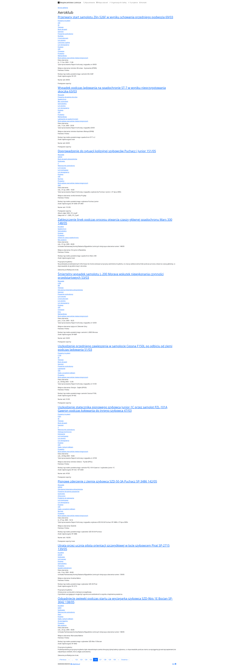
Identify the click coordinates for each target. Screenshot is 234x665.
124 (86, 660)
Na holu (60, 179)
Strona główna (63, 8)
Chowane (61, 51)
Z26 (59, 23)
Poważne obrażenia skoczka (67, 97)
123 (81, 660)
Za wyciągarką (63, 621)
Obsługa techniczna (64, 432)
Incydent (61, 227)
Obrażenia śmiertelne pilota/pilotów (70, 290)
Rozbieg (60, 36)
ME (59, 286)
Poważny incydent (64, 21)
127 (100, 660)
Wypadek (61, 95)
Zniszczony (61, 496)
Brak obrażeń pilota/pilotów (67, 159)
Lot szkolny (62, 40)
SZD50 (60, 157)
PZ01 (59, 416)
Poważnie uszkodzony (65, 34)
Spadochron (62, 99)
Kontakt (144, 3)
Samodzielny (62, 104)
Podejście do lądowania (66, 498)
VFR (59, 49)
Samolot (61, 32)
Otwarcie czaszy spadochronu (68, 238)
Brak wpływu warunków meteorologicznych (73, 58)
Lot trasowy (62, 168)
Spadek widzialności (65, 568)
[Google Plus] (173, 664)
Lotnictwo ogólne (64, 43)
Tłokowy (61, 27)
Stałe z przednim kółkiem (66, 373)
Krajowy (60, 47)
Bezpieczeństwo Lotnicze (70, 2)
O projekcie (133, 3)
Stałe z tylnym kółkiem (65, 447)
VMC (59, 185)
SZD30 (60, 555)
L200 (59, 283)
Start (59, 614)
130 (114, 660)
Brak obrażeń (62, 29)
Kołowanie (61, 434)
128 (105, 660)
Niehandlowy (62, 56)
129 (109, 660)
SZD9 (59, 608)
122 (76, 660)
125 (90, 660)
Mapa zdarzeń (103, 3)
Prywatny (61, 54)
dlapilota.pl (76, 664)
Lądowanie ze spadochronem (68, 119)
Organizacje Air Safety (119, 3)
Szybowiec (61, 161)
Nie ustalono (62, 240)
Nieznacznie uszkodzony (66, 166)
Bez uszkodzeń (63, 101)
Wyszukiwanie (90, 3)
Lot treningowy (63, 170)
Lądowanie (61, 369)
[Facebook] (175, 664)
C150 (59, 355)
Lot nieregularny (63, 45)
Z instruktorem (63, 38)
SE (58, 25)
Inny (59, 312)
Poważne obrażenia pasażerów (68, 492)
